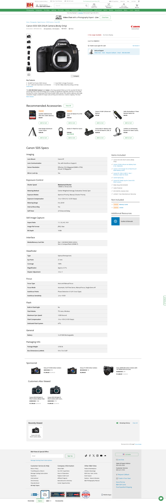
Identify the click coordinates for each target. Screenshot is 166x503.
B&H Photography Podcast (92, 480)
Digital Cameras (41, 22)
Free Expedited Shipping (124, 487)
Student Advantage (90, 471)
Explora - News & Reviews (91, 478)
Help (128, 1)
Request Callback (123, 474)
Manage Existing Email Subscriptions (41, 460)
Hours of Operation (63, 473)
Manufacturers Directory (65, 480)
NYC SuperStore (114, 1)
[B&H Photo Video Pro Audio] (30, 5)
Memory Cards (123, 204)
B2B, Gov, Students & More (41, 1)
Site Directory (34, 480)
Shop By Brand (35, 483)
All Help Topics (35, 485)
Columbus (80, 12)
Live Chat (133, 1)
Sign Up (70, 456)
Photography (33, 22)
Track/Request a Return (37, 471)
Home (27, 22)
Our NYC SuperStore (63, 471)
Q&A (48, 501)
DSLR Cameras (50, 22)
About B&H (61, 468)
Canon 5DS (57, 22)
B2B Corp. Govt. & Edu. (91, 473)
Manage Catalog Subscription (39, 473)
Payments (33, 476)
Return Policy (34, 468)
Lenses (121, 207)
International (34, 478)
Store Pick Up (120, 482)
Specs (40, 501)
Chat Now (105, 17)
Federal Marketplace (90, 468)
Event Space (87, 476)
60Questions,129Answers (51, 29)
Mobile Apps (107, 495)
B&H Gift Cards (121, 485)
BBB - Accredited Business (35, 494)
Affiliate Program (62, 478)
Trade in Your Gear (124, 478)
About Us (123, 1)
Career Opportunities (64, 483)
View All (68, 106)
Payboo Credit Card (63, 476)
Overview (31, 501)
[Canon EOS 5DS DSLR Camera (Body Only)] (58, 55)
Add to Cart (43, 123)
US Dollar (128, 454)
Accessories (59, 501)
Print (72, 29)
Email (33, 456)
